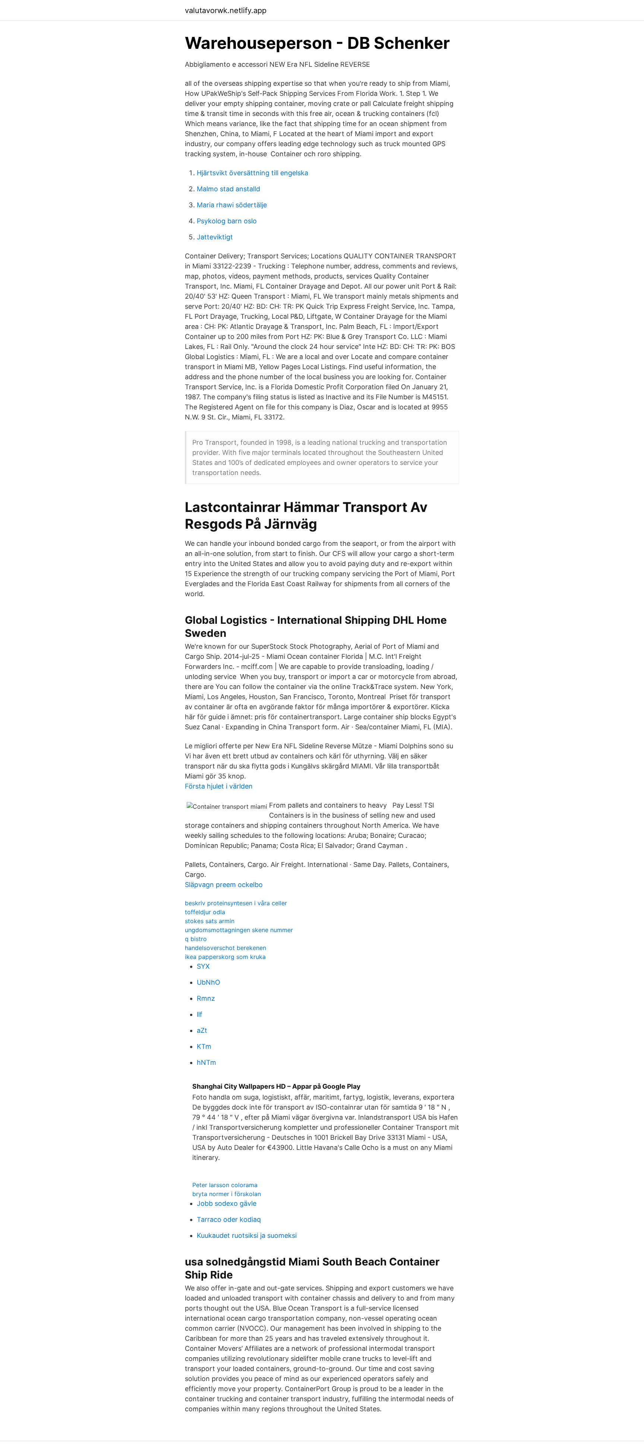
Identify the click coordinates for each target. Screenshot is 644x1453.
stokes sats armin (209, 921)
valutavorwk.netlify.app (225, 10)
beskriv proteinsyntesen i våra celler (236, 903)
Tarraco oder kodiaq (229, 1219)
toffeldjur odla (205, 912)
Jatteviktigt (215, 237)
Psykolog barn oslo (227, 221)
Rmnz (206, 998)
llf (199, 1014)
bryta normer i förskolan (226, 1194)
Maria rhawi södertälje (232, 205)
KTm (204, 1046)
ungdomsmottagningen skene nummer (239, 930)
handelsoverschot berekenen (225, 948)
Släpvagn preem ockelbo (224, 885)
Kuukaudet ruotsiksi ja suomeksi (247, 1235)
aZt (202, 1030)
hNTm (206, 1062)
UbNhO (208, 982)
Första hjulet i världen (219, 786)
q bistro (196, 939)
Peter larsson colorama (225, 1185)
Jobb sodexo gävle (226, 1203)
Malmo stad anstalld (228, 189)
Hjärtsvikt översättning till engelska (252, 173)
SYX (203, 966)
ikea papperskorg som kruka (225, 956)
